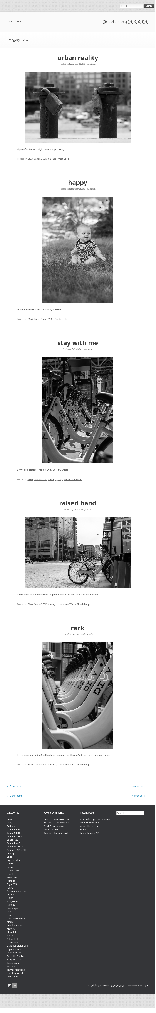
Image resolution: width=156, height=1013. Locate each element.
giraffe (10, 894)
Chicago (52, 158)
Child (9, 856)
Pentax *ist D (14, 952)
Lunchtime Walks (73, 479)
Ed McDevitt (50, 826)
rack (78, 628)
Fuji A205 (12, 884)
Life (9, 911)
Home (9, 21)
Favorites (12, 877)
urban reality (77, 57)
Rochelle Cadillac (16, 956)
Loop (60, 479)
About (20, 21)
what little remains (90, 826)
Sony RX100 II (14, 959)
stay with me (77, 342)
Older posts (14, 786)
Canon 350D (40, 158)
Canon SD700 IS (15, 846)
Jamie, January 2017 (90, 832)
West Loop (63, 158)
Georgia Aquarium (16, 890)
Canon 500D (13, 832)
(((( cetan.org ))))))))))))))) (125, 21)
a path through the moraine (95, 819)
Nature (10, 935)
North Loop (83, 604)
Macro (10, 921)
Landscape (12, 908)
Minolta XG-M (14, 925)
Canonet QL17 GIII (17, 849)
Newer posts (140, 786)
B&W (30, 158)
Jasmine (11, 904)
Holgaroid (12, 901)
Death (10, 863)
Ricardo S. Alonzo (52, 819)
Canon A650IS (14, 836)
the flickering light (90, 822)
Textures (11, 966)
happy (77, 182)
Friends (11, 880)
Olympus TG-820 (16, 949)
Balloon (11, 826)
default (10, 867)
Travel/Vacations (16, 969)
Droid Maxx (13, 870)
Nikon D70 (12, 938)
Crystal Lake (61, 318)
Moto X (11, 928)
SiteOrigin (143, 985)
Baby (36, 318)
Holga (10, 897)
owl (67, 819)
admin (92, 63)
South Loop (13, 962)
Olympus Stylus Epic (17, 945)
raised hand (77, 503)
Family (10, 873)
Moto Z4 (11, 931)
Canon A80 (12, 839)
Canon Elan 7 (14, 843)
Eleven (83, 829)
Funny (10, 887)
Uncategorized (15, 973)
